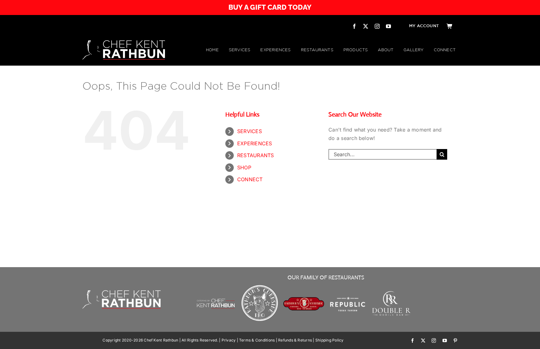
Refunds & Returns (295, 340)
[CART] (450, 26)
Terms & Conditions (257, 340)
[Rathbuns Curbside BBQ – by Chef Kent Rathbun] (259, 286)
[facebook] (354, 26)
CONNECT (250, 179)
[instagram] (377, 26)
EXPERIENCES (254, 143)
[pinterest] (455, 340)
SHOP (244, 167)
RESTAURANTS (255, 155)
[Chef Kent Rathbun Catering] (215, 292)
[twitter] (365, 26)
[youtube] (388, 26)
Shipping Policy (329, 340)
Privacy (229, 340)
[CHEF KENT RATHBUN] (123, 43)
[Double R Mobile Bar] (391, 293)
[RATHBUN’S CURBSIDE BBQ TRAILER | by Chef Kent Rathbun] (303, 299)
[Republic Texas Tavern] (347, 286)
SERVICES (249, 131)
